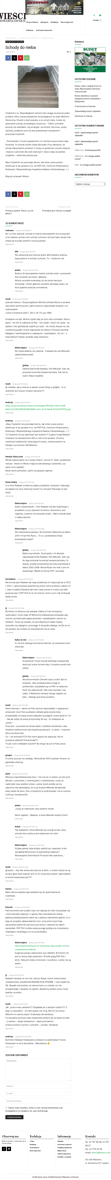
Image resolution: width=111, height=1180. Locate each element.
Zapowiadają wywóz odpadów (88, 111)
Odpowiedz (9, 244)
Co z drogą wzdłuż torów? (91, 165)
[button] (97, 20)
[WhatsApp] (27, 58)
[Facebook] (94, 15)
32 (70, 52)
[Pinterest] (20, 58)
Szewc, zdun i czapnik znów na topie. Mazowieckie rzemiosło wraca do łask (88, 89)
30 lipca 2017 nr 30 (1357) (29, 38)
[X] (14, 58)
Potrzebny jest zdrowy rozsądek (56, 210)
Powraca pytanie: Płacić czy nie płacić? (19, 212)
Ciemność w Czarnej (84, 116)
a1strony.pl (75, 1177)
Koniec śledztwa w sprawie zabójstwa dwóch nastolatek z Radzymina (88, 99)
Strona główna (10, 38)
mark (77, 132)
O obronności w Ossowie (85, 106)
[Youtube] (100, 15)
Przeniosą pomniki (92, 150)
